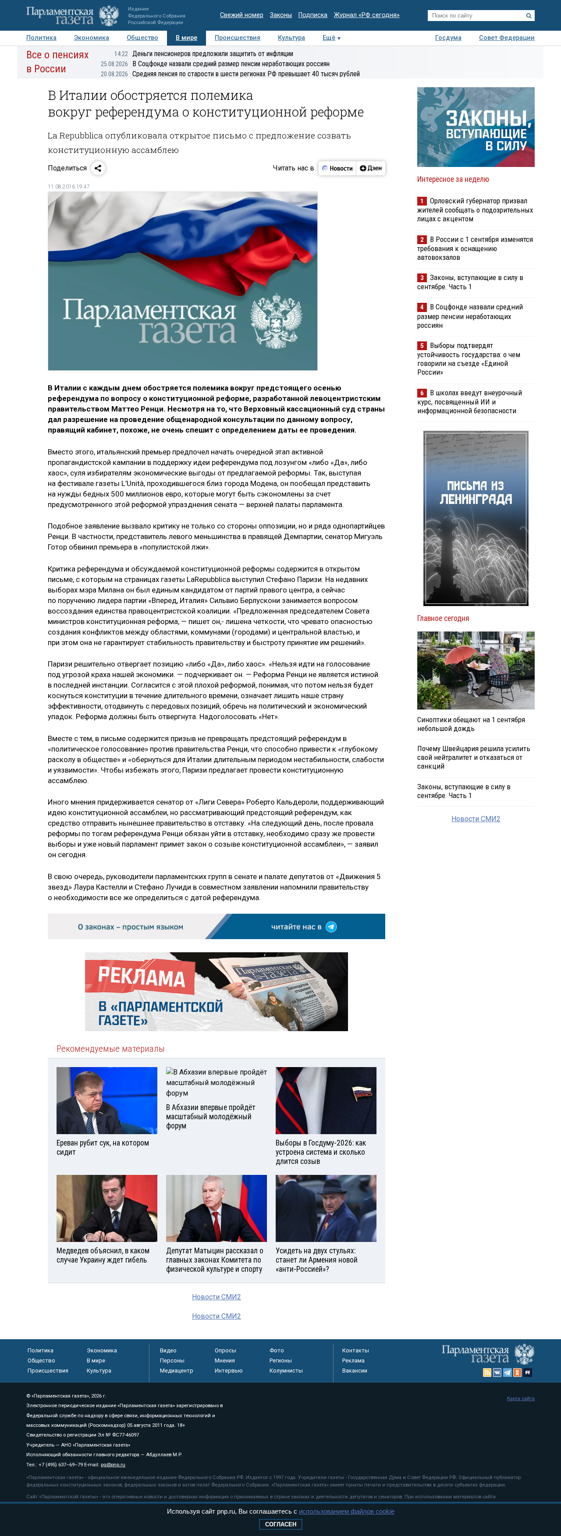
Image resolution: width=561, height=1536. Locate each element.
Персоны (172, 1360)
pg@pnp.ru (113, 1465)
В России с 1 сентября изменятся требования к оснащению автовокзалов (475, 248)
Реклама (353, 1360)
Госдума (448, 38)
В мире (186, 38)
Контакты (355, 1350)
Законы (281, 15)
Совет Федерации (507, 38)
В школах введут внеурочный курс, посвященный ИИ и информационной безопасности (469, 401)
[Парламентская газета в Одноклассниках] (517, 1372)
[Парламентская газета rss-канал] (487, 1372)
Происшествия (237, 38)
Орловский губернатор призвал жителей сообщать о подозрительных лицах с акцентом (475, 209)
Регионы (281, 1360)
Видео (168, 1350)
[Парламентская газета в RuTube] (527, 1372)
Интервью (229, 1370)
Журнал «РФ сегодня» (367, 15)
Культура (291, 38)
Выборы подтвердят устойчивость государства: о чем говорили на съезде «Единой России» (468, 358)
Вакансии (354, 1370)
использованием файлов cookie (346, 1511)
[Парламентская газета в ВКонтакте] (497, 1372)
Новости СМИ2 (216, 1297)
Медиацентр (176, 1370)
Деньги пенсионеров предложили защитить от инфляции (203, 54)
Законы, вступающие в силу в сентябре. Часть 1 (470, 282)
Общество (142, 38)
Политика (41, 38)
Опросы (225, 1350)
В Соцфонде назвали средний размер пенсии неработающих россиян (215, 64)
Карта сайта (521, 1398)
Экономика (91, 38)
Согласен (280, 1524)
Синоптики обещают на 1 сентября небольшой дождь (471, 724)
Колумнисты (286, 1370)
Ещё (329, 38)
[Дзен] (370, 168)
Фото (277, 1350)
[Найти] (529, 15)
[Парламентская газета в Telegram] (507, 1372)
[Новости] (337, 168)
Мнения (225, 1360)
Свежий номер (241, 15)
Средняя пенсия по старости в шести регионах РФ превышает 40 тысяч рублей (230, 74)
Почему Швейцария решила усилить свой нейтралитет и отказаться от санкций (473, 757)
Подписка (312, 15)
